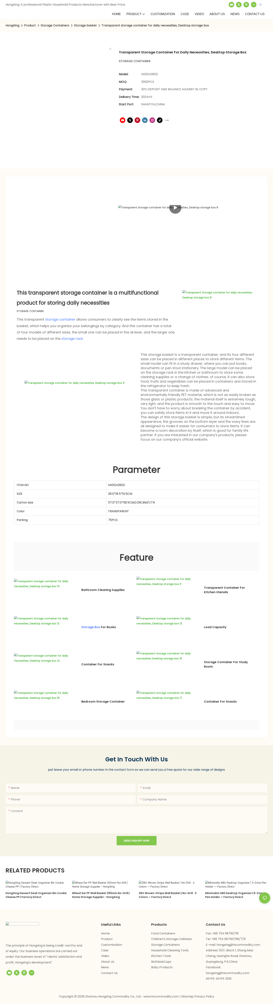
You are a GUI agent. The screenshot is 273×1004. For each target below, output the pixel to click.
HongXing (12, 25)
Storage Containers (55, 25)
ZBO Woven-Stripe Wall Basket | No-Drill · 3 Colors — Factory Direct (167, 895)
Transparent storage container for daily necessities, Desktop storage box (155, 25)
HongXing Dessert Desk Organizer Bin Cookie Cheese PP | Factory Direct (36, 895)
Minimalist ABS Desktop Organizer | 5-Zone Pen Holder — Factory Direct (234, 895)
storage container (60, 319)
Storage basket (85, 25)
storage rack (72, 338)
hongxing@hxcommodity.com (238, 945)
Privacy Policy (204, 996)
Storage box (90, 627)
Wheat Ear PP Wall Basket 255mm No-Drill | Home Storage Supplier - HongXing (101, 895)
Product (30, 25)
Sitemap (187, 996)
